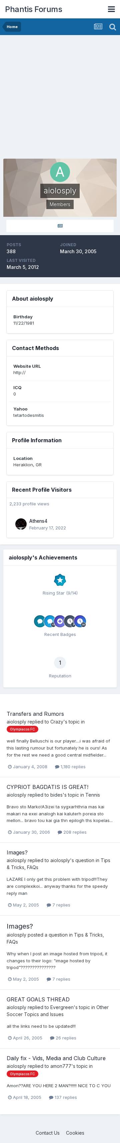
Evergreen (62, 1007)
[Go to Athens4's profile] (21, 524)
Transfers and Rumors (35, 713)
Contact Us (48, 1133)
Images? (17, 852)
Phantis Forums (33, 9)
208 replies (74, 832)
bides (56, 795)
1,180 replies (72, 766)
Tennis (92, 795)
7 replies (60, 905)
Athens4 (38, 521)
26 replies (65, 1037)
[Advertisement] (60, 98)
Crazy (56, 721)
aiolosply (16, 721)
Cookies (75, 1133)
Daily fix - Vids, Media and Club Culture (56, 1058)
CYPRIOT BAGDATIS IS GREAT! (47, 787)
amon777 (60, 1066)
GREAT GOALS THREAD (38, 999)
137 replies (65, 1097)
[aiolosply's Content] (60, 225)
